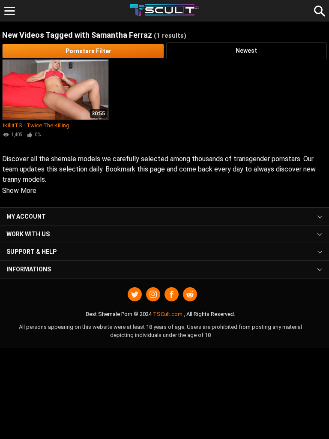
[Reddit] (190, 294)
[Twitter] (135, 294)
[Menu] (9, 11)
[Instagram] (153, 294)
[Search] (318, 10)
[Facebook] (171, 294)
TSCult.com (167, 314)
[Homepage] (164, 10)
